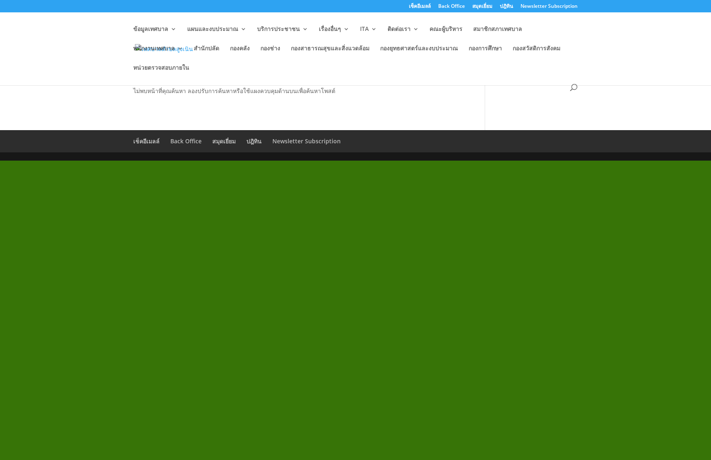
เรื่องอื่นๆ (330, 29)
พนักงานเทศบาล (154, 48)
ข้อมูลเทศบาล (150, 29)
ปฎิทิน (506, 6)
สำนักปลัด (206, 48)
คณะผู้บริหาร (446, 29)
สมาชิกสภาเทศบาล (497, 29)
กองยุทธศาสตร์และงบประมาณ (419, 48)
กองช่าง (270, 48)
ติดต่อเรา (399, 29)
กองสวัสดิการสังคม (536, 48)
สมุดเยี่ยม (482, 6)
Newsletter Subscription (549, 6)
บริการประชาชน (278, 29)
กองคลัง (240, 48)
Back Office (451, 6)
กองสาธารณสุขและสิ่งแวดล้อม (330, 48)
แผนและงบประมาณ (212, 29)
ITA (364, 29)
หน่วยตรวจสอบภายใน (161, 68)
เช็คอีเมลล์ (420, 6)
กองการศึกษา (485, 48)
